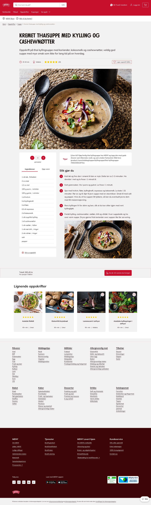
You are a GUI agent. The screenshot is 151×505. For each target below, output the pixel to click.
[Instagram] (19, 482)
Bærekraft (15, 458)
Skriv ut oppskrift (30, 253)
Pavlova (41, 404)
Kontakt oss (114, 454)
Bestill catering (50, 454)
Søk (63, 5)
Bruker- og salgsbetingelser (86, 450)
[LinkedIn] (28, 482)
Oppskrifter (24, 12)
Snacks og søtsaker (97, 366)
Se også (44, 12)
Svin (14, 379)
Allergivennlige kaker (98, 361)
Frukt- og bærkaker (45, 396)
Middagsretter (43, 361)
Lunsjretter (68, 354)
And (13, 351)
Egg (13, 359)
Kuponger (35, 12)
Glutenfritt (94, 351)
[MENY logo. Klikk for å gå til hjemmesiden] (6, 5)
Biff (13, 354)
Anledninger (120, 411)
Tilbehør (120, 348)
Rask (40, 351)
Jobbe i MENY (16, 446)
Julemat (119, 409)
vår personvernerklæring (56, 501)
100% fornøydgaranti (117, 450)
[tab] (30, 169)
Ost (13, 374)
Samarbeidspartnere (19, 461)
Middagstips (44, 348)
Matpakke (68, 359)
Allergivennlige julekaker (99, 369)
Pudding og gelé (70, 391)
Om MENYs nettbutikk (84, 443)
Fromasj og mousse (71, 396)
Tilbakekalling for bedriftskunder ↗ (88, 458)
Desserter (69, 388)
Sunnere (41, 354)
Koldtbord (120, 396)
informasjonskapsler (70, 501)
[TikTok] (33, 482)
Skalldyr (15, 376)
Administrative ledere (19, 454)
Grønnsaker (16, 356)
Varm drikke (94, 399)
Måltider (68, 348)
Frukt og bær (17, 364)
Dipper (118, 356)
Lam (14, 371)
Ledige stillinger (17, 450)
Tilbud (15, 12)
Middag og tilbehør (97, 364)
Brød (14, 391)
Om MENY (15, 443)
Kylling (14, 366)
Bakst (92, 359)
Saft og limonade (96, 391)
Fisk (13, 361)
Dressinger (120, 354)
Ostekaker (42, 399)
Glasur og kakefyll (45, 406)
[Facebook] (14, 482)
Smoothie (93, 394)
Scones (15, 401)
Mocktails (93, 396)
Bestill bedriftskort (51, 446)
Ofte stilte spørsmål (116, 443)
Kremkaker (42, 394)
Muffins (15, 399)
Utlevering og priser (83, 446)
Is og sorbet (68, 399)
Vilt (13, 381)
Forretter (119, 391)
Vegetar (41, 359)
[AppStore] (63, 482)
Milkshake (94, 401)
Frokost (67, 351)
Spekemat (120, 404)
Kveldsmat (68, 361)
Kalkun (14, 369)
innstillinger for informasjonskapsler (106, 501)
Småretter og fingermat (125, 394)
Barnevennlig (43, 356)
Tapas (118, 401)
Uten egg (93, 356)
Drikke (93, 388)
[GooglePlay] (51, 482)
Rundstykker (17, 394)
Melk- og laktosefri (97, 354)
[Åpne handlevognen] (145, 5)
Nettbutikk (6, 12)
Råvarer (16, 348)
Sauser (118, 351)
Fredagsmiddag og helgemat (75, 364)
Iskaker (41, 401)
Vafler (14, 404)
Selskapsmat (122, 388)
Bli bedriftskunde (82, 454)
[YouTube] (23, 482)
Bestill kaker (49, 450)
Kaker (41, 388)
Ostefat (119, 399)
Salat (118, 359)
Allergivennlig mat (99, 348)
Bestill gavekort (50, 443)
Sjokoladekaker (44, 391)
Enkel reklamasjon (116, 446)
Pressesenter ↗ (17, 465)
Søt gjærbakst (17, 396)
